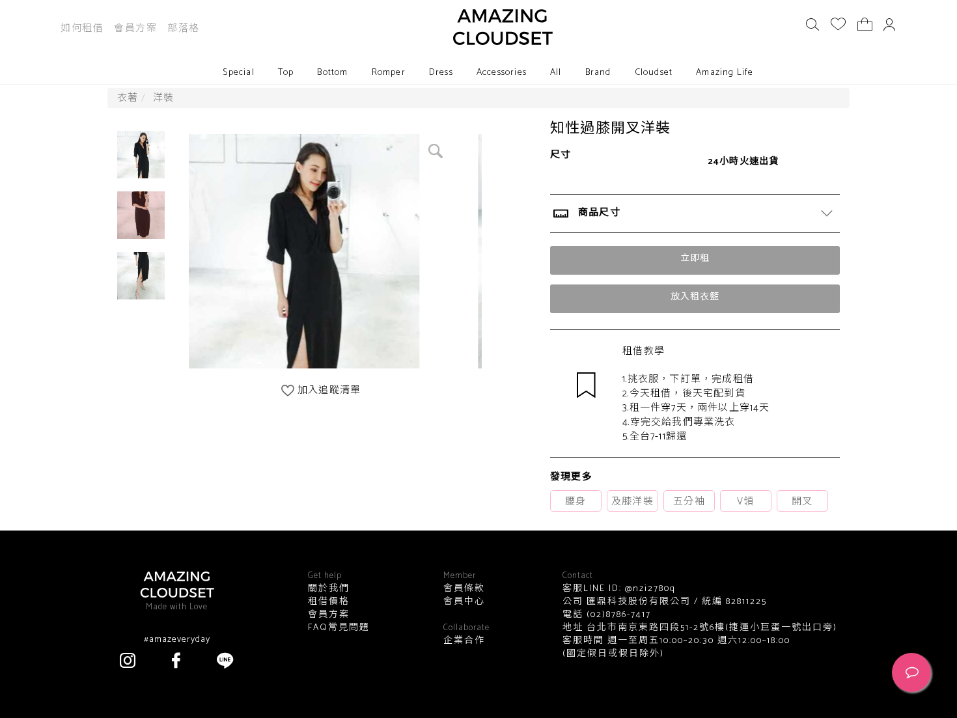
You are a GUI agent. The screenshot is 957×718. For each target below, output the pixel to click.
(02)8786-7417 (617, 614)
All (556, 72)
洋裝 (163, 98)
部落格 (183, 28)
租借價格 (329, 602)
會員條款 (464, 589)
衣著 (127, 98)
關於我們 (329, 589)
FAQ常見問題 (339, 628)
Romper (389, 72)
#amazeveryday (177, 639)
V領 (745, 501)
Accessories (502, 72)
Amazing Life (724, 72)
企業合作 (464, 641)
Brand (598, 72)
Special (238, 72)
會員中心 (464, 602)
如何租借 (82, 28)
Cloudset (654, 72)
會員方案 (135, 28)
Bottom (332, 72)
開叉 (802, 501)
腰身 (575, 501)
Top (286, 72)
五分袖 (689, 501)
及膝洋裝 (632, 501)
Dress (441, 72)
